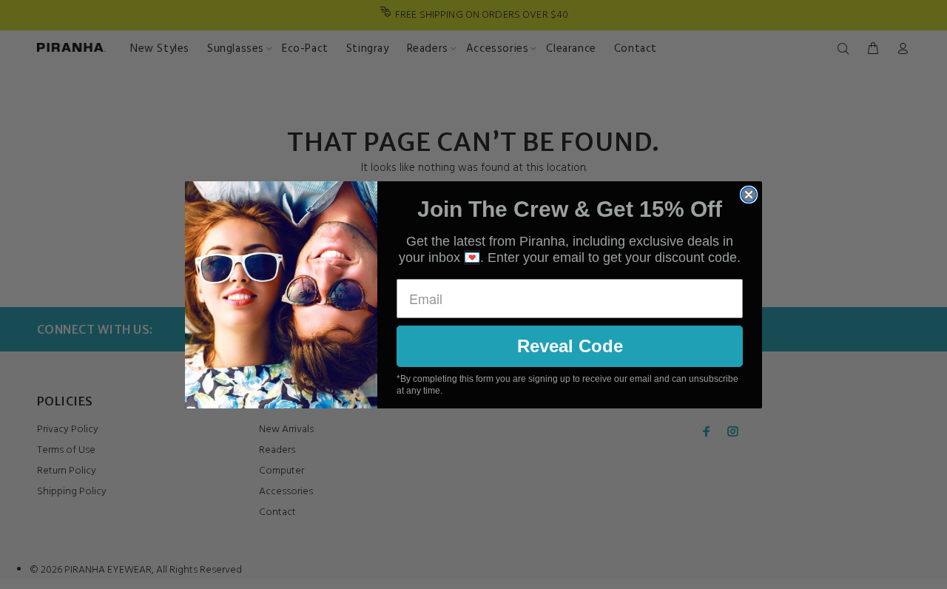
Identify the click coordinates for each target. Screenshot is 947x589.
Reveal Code (570, 346)
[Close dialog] (748, 194)
